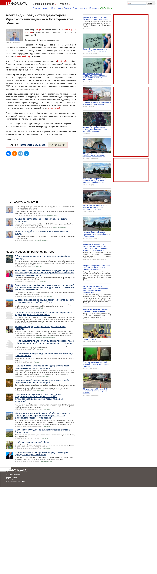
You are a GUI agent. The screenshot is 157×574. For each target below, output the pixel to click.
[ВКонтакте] (8, 153)
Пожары (93, 8)
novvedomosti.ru (15, 42)
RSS (23, 482)
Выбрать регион (11, 479)
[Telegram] (20, 153)
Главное (37, 8)
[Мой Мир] (26, 153)
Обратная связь (11, 477)
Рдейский (61, 61)
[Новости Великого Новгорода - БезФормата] (14, 3)
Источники (56, 8)
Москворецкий (53, 108)
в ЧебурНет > (106, 8)
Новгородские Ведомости (32, 145)
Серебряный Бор (22, 56)
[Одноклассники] (14, 153)
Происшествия (80, 8)
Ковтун (38, 29)
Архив (46, 8)
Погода (67, 8)
